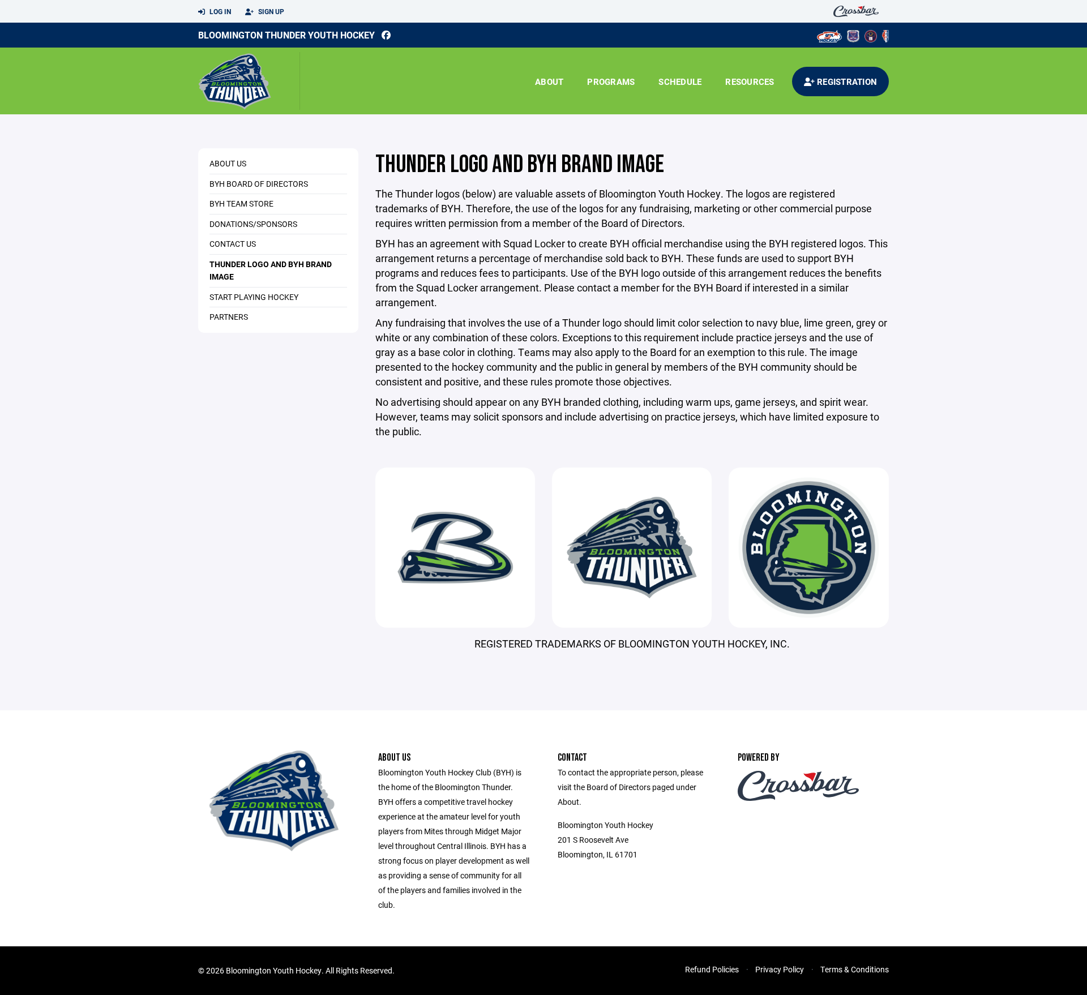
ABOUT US (227, 163)
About (549, 81)
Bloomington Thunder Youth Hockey (286, 35)
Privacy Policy (779, 969)
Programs (611, 81)
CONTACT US (232, 243)
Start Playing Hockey (253, 296)
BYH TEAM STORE (241, 203)
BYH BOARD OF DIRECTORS (258, 183)
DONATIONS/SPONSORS (253, 223)
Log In (219, 11)
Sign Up (270, 11)
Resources (749, 81)
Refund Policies (712, 969)
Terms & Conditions (854, 969)
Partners (228, 316)
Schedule (679, 81)
